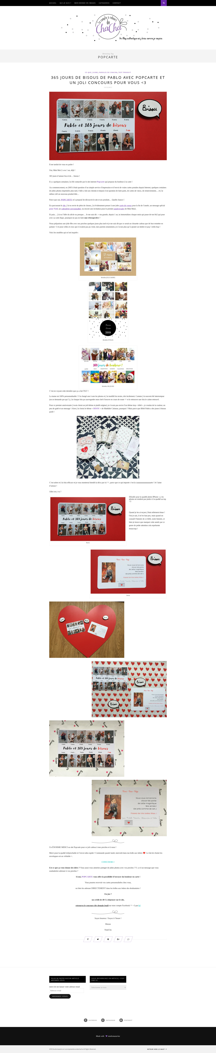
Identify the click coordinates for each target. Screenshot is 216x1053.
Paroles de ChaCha (108, 72)
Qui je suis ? (65, 3)
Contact (117, 3)
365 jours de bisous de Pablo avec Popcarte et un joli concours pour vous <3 (108, 80)
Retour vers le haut (156, 1049)
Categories (104, 3)
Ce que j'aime (91, 72)
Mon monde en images (85, 3)
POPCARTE (87, 877)
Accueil (52, 3)
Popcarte (100, 182)
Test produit (124, 72)
